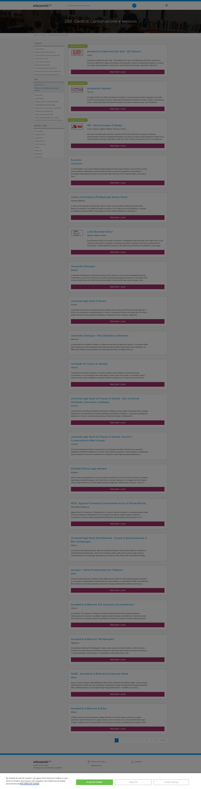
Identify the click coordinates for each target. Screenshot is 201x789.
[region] (100, 781)
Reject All (133, 782)
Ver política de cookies (29, 784)
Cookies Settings (171, 782)
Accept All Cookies (94, 782)
